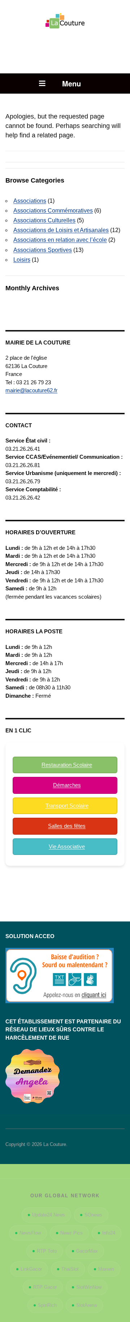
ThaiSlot (70, 1269)
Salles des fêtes (67, 826)
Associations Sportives (42, 250)
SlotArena (86, 1305)
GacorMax (87, 1251)
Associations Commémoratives (53, 211)
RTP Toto (47, 1251)
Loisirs (21, 260)
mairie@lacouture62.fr (31, 390)
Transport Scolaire (67, 806)
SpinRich (47, 1305)
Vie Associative (67, 846)
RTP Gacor (45, 1287)
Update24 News (48, 1215)
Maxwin (106, 1269)
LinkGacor (31, 1269)
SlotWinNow (88, 1287)
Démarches (67, 785)
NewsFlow (30, 1233)
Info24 (108, 1233)
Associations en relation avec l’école (60, 240)
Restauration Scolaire (67, 765)
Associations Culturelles (44, 220)
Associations (29, 201)
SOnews (93, 1215)
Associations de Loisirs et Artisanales (61, 230)
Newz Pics (71, 1233)
